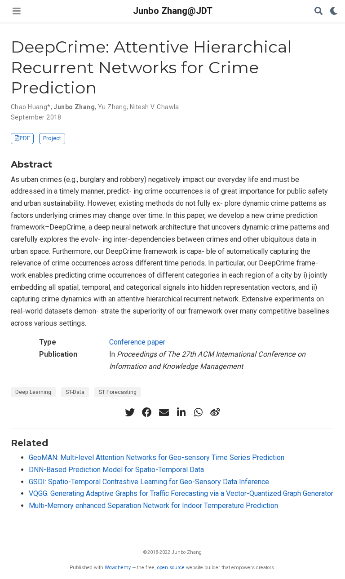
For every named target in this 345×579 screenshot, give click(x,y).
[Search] (318, 11)
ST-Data (75, 392)
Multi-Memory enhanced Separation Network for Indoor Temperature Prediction (153, 505)
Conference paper (137, 342)
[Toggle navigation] (16, 11)
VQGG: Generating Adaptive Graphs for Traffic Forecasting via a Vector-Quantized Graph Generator (181, 493)
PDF (24, 138)
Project (52, 138)
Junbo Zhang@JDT (172, 10)
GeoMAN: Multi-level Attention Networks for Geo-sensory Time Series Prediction (156, 457)
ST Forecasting (118, 392)
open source (171, 567)
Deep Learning (33, 392)
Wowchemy (118, 567)
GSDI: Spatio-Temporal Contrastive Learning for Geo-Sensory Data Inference (149, 481)
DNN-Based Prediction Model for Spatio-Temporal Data (116, 469)
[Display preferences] (334, 11)
